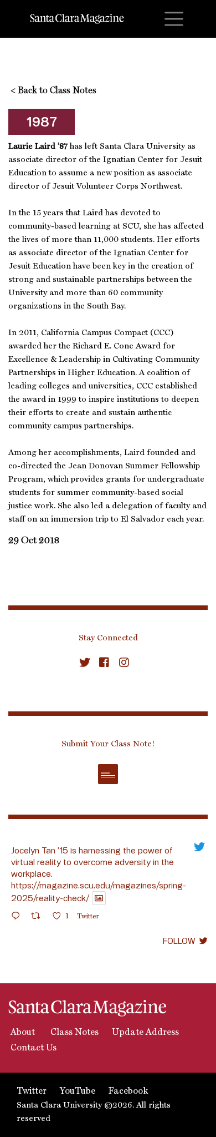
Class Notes (73, 1032)
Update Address (145, 1032)
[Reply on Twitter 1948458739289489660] (18, 917)
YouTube (77, 1091)
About (21, 1032)
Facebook (128, 1091)
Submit (108, 774)
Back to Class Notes (53, 91)
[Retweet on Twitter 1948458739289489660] (39, 917)
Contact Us (32, 1048)
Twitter (32, 1091)
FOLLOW (179, 941)
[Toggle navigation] (174, 18)
